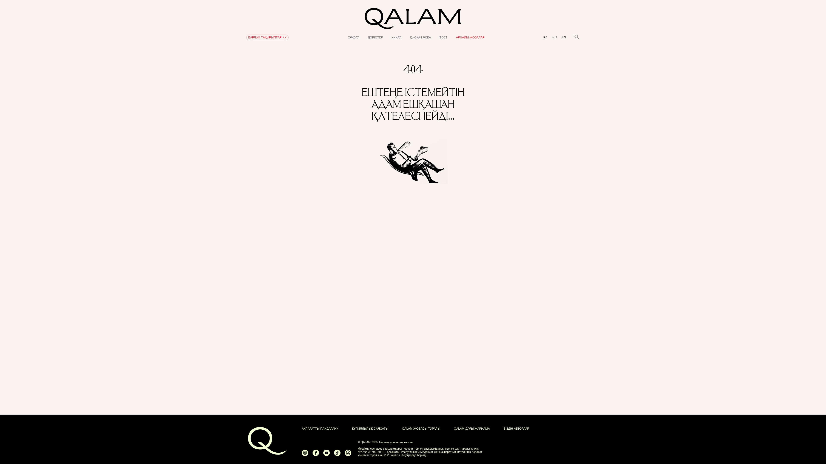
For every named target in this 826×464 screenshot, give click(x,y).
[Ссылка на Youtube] (326, 454)
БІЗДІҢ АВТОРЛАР (516, 428)
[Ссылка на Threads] (348, 454)
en (564, 37)
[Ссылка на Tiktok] (337, 454)
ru (554, 37)
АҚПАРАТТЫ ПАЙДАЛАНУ (320, 428)
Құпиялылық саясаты (370, 428)
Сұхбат (353, 37)
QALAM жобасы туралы (421, 428)
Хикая (396, 37)
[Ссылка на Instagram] (305, 454)
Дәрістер (375, 37)
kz (545, 37)
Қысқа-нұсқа (420, 37)
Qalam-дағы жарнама (472, 428)
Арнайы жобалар (470, 37)
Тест (443, 37)
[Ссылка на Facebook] (316, 454)
